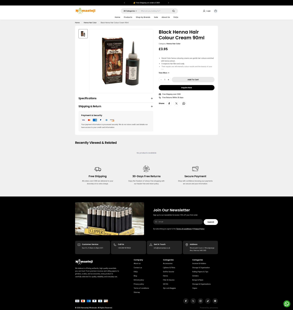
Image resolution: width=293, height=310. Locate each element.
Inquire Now (186, 87)
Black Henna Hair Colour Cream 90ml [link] (115, 23)
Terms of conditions (184, 229)
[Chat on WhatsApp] (286, 303)
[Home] (84, 262)
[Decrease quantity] (161, 80)
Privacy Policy (198, 229)
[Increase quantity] (168, 80)
